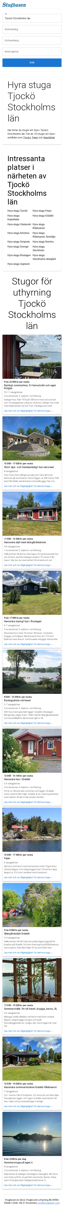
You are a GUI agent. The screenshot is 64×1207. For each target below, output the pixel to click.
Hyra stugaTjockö (17, 210)
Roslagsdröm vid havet (17, 700)
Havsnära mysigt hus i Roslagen (23, 621)
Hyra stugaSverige (18, 246)
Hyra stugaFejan (42, 210)
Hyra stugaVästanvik (19, 224)
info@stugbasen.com (49, 1203)
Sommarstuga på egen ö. (18, 1162)
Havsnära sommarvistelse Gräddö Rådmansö (30, 1087)
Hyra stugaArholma (18, 233)
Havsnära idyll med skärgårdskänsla (25, 542)
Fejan (35, 137)
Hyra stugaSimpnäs (18, 241)
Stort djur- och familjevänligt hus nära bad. (29, 467)
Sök (32, 62)
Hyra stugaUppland (18, 264)
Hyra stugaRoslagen (19, 255)
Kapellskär (49, 137)
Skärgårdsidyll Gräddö (17, 933)
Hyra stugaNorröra (43, 241)
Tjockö (27, 137)
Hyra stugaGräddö (43, 215)
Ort (6, 14)
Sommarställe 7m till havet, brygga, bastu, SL (30, 1008)
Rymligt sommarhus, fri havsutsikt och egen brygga (30, 387)
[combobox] (29, 18)
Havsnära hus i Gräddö (17, 779)
